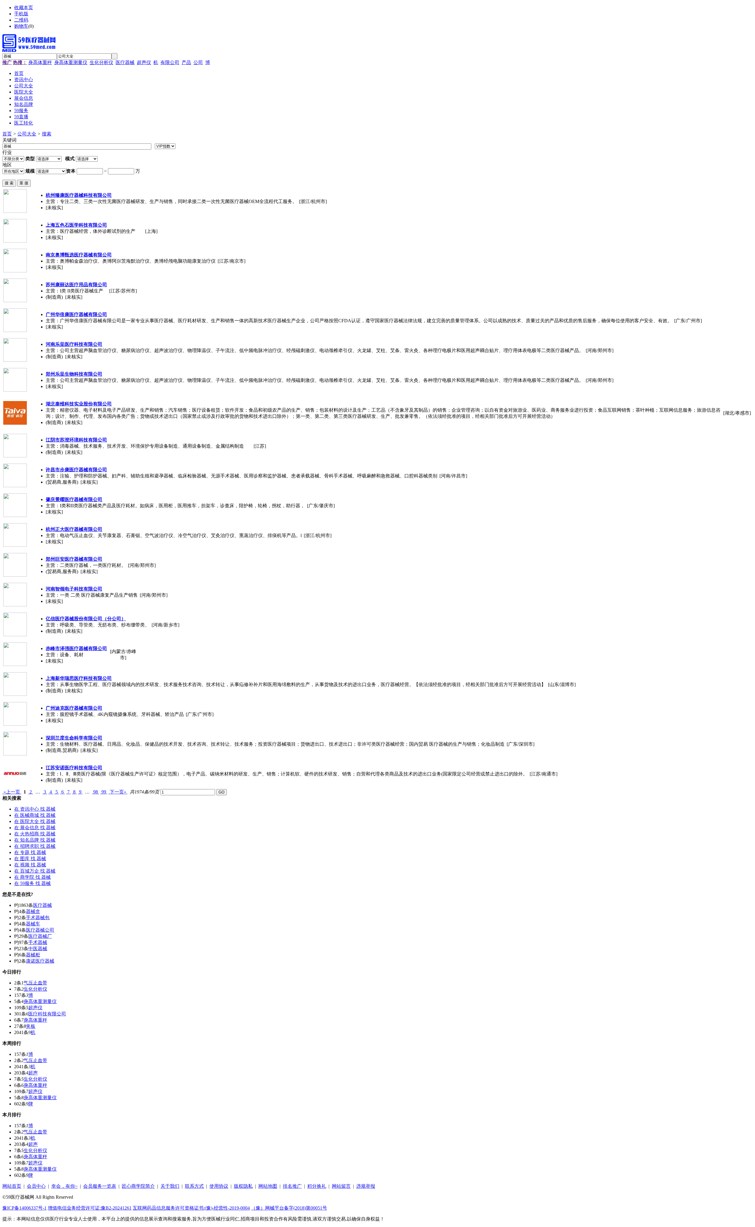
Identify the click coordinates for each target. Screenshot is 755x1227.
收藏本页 (23, 7)
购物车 (21, 26)
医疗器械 (125, 62)
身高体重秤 (40, 62)
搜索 (46, 133)
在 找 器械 (34, 809)
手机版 (21, 13)
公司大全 (26, 133)
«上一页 (11, 791)
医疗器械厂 (40, 936)
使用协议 (218, 1186)
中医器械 (37, 948)
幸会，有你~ (64, 1186)
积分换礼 (316, 1186)
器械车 (33, 923)
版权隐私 (243, 1186)
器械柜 (33, 954)
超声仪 (144, 62)
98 (95, 791)
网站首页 (11, 1186)
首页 (7, 133)
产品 (186, 62)
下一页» (118, 791)
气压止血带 (35, 982)
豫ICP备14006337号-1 (24, 1207)
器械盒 (33, 911)
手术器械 (37, 942)
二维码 (21, 19)
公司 (198, 62)
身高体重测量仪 (70, 62)
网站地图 (267, 1186)
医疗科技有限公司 (47, 1013)
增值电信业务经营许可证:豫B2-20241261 (90, 1207)
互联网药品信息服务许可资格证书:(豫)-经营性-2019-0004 (191, 1207)
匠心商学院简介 (138, 1186)
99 (103, 791)
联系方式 (194, 1186)
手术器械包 (38, 917)
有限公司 (169, 62)
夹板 (30, 1026)
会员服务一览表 (99, 1186)
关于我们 (169, 1186)
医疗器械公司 (40, 929)
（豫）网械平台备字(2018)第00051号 (289, 1207)
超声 (33, 1072)
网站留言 (341, 1186)
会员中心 (36, 1186)
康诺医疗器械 (40, 960)
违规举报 (365, 1186)
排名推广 (292, 1186)
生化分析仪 (101, 62)
